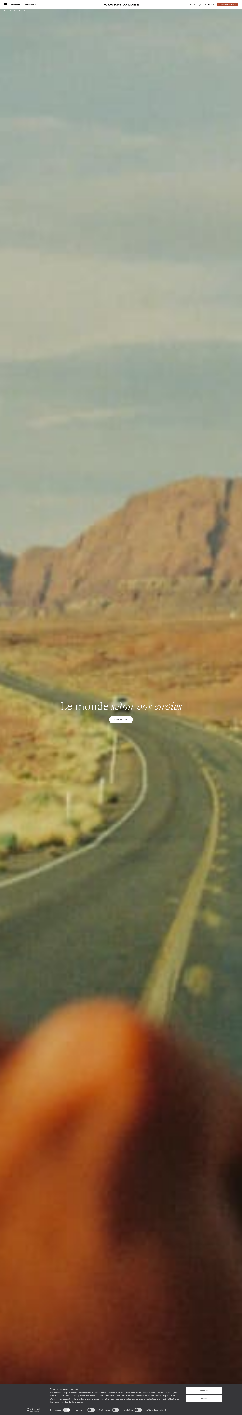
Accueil (6, 11)
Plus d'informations (73, 1402)
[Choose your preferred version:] (192, 4)
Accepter (204, 1390)
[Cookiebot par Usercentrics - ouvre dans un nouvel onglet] (33, 1410)
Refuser (203, 1398)
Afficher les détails (154, 1410)
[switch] (91, 1410)
